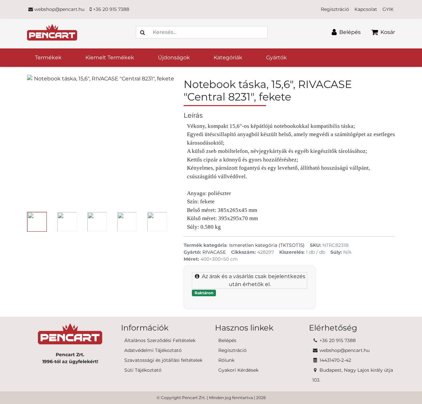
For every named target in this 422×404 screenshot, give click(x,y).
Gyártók (276, 57)
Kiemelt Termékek (109, 57)
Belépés (349, 32)
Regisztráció (335, 9)
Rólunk (226, 360)
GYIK (388, 9)
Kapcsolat (365, 9)
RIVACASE (214, 252)
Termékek (48, 57)
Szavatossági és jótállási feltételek (163, 360)
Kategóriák (228, 57)
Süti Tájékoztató (143, 370)
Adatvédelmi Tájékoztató (153, 350)
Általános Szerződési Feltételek (160, 340)
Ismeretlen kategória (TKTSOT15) (267, 245)
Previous (22, 221)
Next (180, 221)
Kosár (387, 32)
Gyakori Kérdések (238, 370)
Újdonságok (174, 57)
